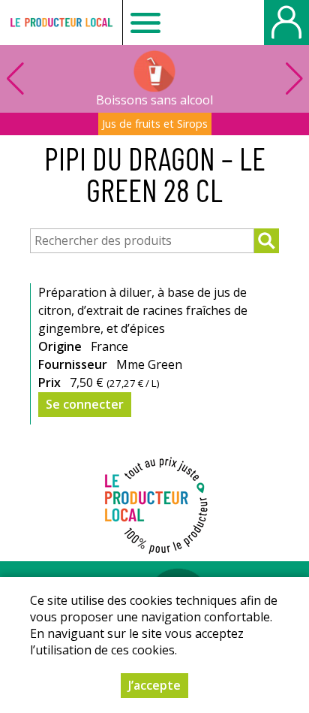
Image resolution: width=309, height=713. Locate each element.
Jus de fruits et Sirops (155, 123)
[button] (294, 79)
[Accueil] (61, 22)
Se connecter (85, 404)
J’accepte (154, 685)
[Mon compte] (286, 22)
